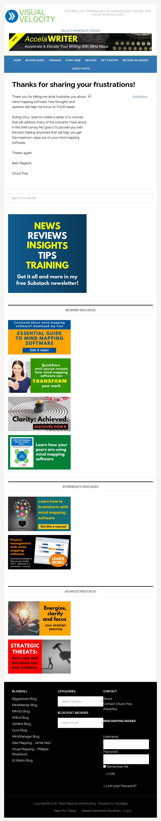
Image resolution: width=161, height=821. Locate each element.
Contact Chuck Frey (117, 704)
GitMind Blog (21, 724)
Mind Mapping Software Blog (30, 16)
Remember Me (117, 766)
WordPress (114, 810)
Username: (111, 737)
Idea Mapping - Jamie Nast (31, 743)
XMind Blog (20, 718)
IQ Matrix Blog (22, 760)
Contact (94, 30)
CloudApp (121, 803)
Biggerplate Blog (24, 699)
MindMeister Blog (24, 705)
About (65, 30)
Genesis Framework (93, 810)
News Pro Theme (65, 810)
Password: (110, 752)
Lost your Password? (121, 786)
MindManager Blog (25, 736)
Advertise (79, 30)
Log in (127, 810)
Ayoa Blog (19, 730)
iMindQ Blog (21, 711)
